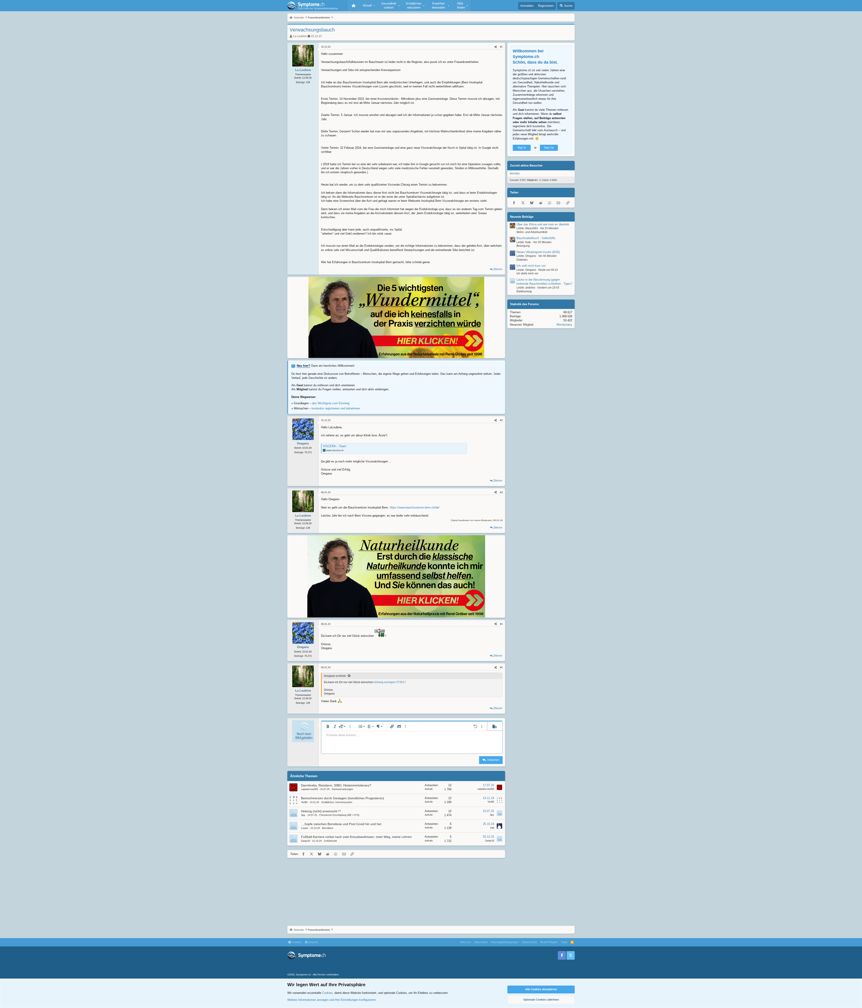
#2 (501, 420)
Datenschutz (529, 942)
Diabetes (522, 259)
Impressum (481, 942)
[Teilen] (495, 46)
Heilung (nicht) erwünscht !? (321, 811)
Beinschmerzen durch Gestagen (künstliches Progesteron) (342, 798)
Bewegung (523, 246)
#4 (501, 624)
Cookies (296, 942)
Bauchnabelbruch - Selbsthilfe (536, 238)
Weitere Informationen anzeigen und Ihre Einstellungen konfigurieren (331, 999)
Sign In (521, 147)
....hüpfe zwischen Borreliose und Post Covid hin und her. (341, 824)
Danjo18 (305, 840)
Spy (303, 815)
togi (492, 827)
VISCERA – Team (334, 446)
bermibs (515, 173)
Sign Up (549, 147)
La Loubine (300, 36)
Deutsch (313, 942)
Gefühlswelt (330, 840)
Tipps (564, 942)
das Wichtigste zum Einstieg (330, 403)
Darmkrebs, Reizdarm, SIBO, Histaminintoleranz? (336, 785)
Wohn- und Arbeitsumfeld (532, 232)
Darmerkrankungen (342, 789)
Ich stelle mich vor (527, 273)
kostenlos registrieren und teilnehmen (336, 408)
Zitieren (497, 269)
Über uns (465, 942)
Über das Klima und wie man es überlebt (543, 224)
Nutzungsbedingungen (505, 942)
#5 (501, 667)
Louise (304, 828)
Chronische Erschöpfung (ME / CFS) (339, 815)
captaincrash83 (309, 789)
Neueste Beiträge (521, 216)
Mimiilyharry (564, 324)
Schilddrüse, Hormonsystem (336, 802)
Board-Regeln (549, 942)
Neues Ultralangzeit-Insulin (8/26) (538, 252)
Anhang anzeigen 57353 (389, 682)
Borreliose (327, 828)
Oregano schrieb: (335, 675)
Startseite (353, 5)
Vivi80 (304, 802)
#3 (501, 492)
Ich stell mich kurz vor (531, 266)
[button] (368, 5)
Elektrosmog (524, 291)
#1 (501, 46)
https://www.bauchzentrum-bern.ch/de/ (415, 507)
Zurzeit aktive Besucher (526, 165)
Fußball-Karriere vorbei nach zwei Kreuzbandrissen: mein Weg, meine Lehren (356, 837)
